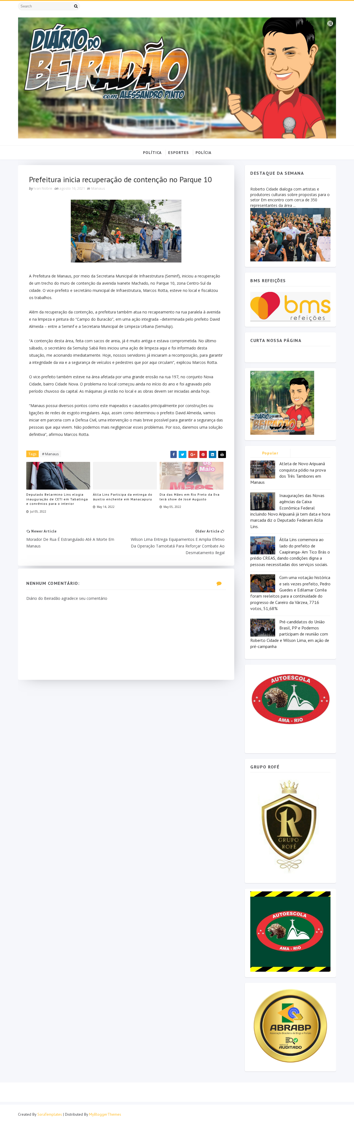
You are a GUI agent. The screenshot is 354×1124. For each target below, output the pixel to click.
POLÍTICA (152, 152)
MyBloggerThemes (105, 1114)
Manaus (98, 188)
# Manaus (50, 453)
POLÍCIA (203, 152)
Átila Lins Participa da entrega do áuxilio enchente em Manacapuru (122, 496)
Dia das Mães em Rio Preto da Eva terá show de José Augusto (190, 496)
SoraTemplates (49, 1114)
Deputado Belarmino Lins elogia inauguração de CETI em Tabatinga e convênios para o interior (57, 499)
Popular (270, 453)
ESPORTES (178, 152)
